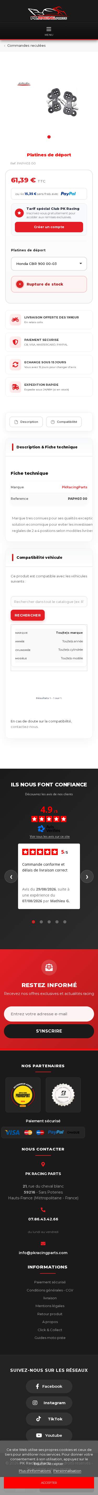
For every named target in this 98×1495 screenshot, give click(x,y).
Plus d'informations (35, 1471)
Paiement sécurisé (49, 1282)
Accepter (49, 1483)
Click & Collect (49, 1330)
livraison (50, 1298)
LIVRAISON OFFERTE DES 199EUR (51, 317)
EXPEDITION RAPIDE (41, 385)
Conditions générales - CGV (49, 1290)
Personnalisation (67, 1471)
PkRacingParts (74, 487)
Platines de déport (28, 250)
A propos (50, 1322)
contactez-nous (24, 727)
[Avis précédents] (11, 876)
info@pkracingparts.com (43, 1252)
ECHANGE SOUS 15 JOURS (45, 362)
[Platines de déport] (49, 99)
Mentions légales (49, 1306)
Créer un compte (49, 227)
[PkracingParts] (49, 13)
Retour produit (49, 1314)
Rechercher (28, 615)
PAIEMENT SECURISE (41, 340)
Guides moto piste (50, 1338)
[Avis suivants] (87, 876)
